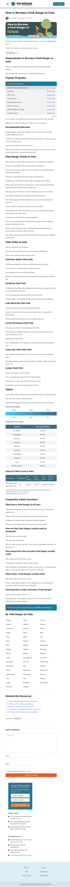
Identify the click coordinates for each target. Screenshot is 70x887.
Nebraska (42, 653)
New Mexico (9, 662)
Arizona (42, 620)
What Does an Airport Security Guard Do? (21, 706)
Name (8, 756)
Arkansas (8, 624)
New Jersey (43, 657)
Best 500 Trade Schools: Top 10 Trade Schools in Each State (20, 841)
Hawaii (25, 632)
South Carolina (10, 674)
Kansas (8, 641)
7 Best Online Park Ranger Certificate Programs (23, 701)
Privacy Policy (43, 871)
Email (8, 764)
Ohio (24, 666)
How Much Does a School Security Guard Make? (23, 712)
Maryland (25, 645)
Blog (26, 871)
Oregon (8, 670)
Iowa (41, 637)
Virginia (8, 682)
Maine (7, 645)
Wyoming (25, 687)
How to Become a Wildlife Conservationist (37, 607)
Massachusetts (44, 645)
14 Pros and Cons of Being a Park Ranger (21, 704)
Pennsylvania (26, 670)
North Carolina (44, 662)
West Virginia (44, 682)
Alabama (8, 620)
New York (26, 662)
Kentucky (25, 641)
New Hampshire (27, 657)
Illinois (8, 637)
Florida (42, 628)
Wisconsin (9, 687)
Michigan (8, 649)
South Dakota (27, 674)
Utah (24, 678)
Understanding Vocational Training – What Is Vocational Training (20, 828)
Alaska (25, 620)
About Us (26, 868)
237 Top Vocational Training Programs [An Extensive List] (21, 817)
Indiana (25, 637)
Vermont (42, 678)
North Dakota (9, 666)
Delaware (25, 628)
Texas (7, 678)
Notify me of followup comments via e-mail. (19, 771)
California (25, 624)
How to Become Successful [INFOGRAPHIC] (17, 846)
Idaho (41, 632)
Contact (43, 868)
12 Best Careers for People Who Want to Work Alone (24, 709)
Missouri (8, 653)
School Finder (43, 875)
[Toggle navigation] (8, 4)
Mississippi (43, 649)
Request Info (51, 91)
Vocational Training (34, 884)
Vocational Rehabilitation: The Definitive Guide (18, 851)
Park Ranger (18, 718)
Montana (25, 653)
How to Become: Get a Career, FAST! (21, 855)
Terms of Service (26, 875)
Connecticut (9, 628)
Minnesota (26, 649)
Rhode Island (43, 670)
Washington (26, 682)
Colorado (42, 624)
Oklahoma (43, 666)
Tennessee (43, 674)
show (16, 53)
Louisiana (43, 641)
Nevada (8, 657)
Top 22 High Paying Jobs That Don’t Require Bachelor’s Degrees (20, 822)
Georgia (8, 632)
